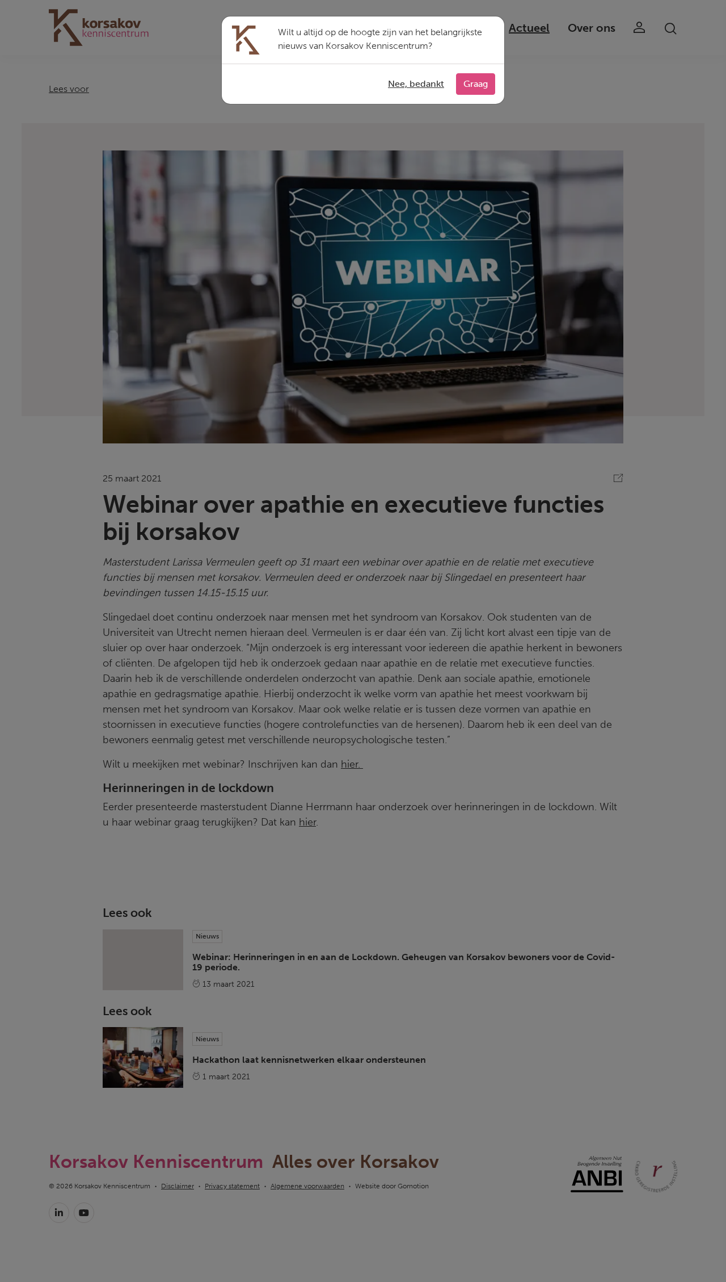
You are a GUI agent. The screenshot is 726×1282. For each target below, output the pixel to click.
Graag (475, 83)
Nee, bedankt (416, 83)
